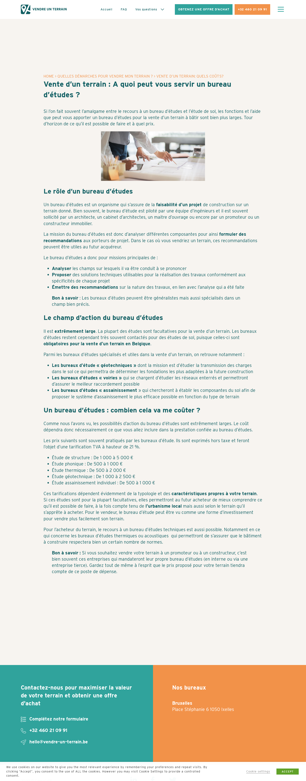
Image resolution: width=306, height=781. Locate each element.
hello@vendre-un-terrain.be (58, 741)
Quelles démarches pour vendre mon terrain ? (105, 76)
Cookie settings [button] (258, 771)
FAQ (124, 9)
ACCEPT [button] (288, 771)
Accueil (106, 9)
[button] (280, 10)
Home (49, 76)
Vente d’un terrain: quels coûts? (189, 76)
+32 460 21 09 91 (252, 9)
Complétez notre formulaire (58, 719)
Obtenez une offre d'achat (203, 9)
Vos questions (146, 9)
